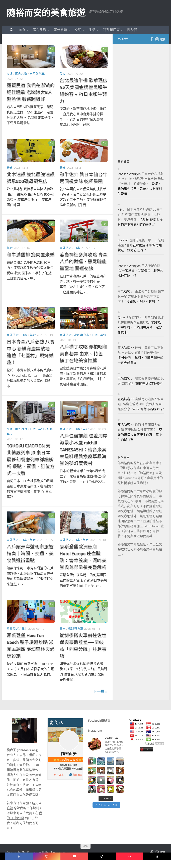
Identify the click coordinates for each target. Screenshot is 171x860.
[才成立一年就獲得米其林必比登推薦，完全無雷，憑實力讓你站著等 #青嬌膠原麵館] (92, 770)
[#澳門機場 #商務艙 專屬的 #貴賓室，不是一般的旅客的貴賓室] (101, 780)
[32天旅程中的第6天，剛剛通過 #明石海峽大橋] (110, 761)
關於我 (132, 30)
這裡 (10, 808)
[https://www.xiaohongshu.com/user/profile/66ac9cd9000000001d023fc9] (129, 856)
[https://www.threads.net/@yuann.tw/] (157, 856)
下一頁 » (100, 691)
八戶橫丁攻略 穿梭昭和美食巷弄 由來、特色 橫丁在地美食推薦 (83, 353)
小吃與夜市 (81, 335)
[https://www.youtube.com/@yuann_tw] (74, 856)
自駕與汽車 (37, 73)
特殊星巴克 (111, 30)
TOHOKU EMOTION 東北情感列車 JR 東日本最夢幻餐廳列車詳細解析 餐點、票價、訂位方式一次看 (30, 459)
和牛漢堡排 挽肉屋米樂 (30, 254)
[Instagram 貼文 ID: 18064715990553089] (120, 789)
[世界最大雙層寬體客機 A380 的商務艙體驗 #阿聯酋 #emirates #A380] (110, 770)
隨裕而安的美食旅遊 (46, 13)
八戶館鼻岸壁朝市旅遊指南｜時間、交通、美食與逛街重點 (30, 553)
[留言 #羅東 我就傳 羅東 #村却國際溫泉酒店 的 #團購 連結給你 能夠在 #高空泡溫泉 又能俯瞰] (92, 789)
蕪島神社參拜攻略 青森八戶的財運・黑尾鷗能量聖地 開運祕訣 (83, 261)
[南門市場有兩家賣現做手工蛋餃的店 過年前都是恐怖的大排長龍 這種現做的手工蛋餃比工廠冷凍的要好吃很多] (120, 780)
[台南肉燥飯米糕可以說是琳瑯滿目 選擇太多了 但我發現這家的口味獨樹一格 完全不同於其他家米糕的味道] (101, 789)
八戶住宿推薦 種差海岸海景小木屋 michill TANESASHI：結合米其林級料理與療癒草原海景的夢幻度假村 (83, 449)
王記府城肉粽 (150, 266)
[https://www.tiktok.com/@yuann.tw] (102, 856)
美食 (22, 30)
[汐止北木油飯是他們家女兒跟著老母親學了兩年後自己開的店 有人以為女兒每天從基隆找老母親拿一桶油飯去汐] (110, 789)
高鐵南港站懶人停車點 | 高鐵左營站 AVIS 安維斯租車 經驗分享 (140, 404)
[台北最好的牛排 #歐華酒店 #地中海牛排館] (110, 780)
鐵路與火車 (75, 628)
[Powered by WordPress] (23, 852)
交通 (78, 30)
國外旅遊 (60, 30)
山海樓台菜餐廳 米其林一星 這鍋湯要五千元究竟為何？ (141, 297)
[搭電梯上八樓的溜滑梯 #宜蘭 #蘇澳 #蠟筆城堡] (92, 780)
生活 (92, 30)
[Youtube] (162, 39)
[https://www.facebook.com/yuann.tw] (19, 856)
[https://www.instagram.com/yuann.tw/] (46, 856)
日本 (77, 248)
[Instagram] (157, 39)
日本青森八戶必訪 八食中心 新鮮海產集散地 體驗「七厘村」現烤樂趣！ (141, 179)
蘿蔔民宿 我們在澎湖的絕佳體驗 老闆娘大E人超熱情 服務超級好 (30, 92)
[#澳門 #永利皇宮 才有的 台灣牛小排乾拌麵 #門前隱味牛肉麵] (120, 770)
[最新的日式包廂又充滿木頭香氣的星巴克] (101, 770)
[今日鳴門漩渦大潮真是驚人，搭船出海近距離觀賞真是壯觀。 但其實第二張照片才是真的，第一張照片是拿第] (101, 761)
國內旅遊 (39, 30)
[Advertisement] (143, 99)
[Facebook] (152, 39)
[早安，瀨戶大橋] (120, 761)
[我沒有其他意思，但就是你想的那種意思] (92, 761)
